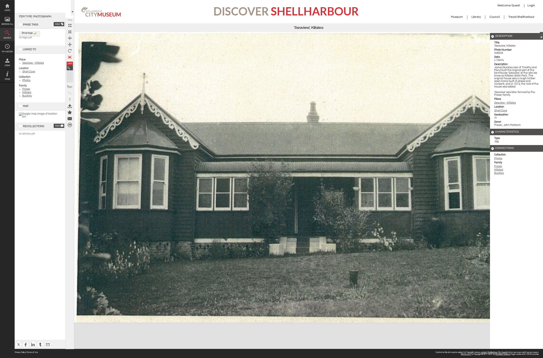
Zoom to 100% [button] (70, 57)
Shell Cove (28, 71)
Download (70, 106)
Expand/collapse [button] (541, 35)
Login (7, 66)
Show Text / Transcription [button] (70, 87)
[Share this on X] (18, 342)
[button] (70, 67)
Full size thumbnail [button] (70, 25)
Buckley (27, 95)
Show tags (27, 33)
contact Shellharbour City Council (494, 352)
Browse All (7, 24)
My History (7, 52)
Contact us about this (70, 118)
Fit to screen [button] (70, 32)
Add (57, 24)
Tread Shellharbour (521, 16)
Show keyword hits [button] (70, 93)
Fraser (26, 89)
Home (7, 10)
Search (7, 38)
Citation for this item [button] (70, 125)
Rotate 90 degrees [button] (70, 51)
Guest (515, 5)
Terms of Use (32, 352)
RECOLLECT (466, 354)
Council (495, 16)
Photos (26, 80)
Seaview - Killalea (33, 63)
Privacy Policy (20, 352)
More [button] (7, 79)
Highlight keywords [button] (70, 99)
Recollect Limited (502, 354)
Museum (457, 16)
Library (476, 16)
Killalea (26, 92)
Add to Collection (70, 112)
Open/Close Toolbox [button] (72, 7)
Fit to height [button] (70, 44)
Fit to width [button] (70, 38)
